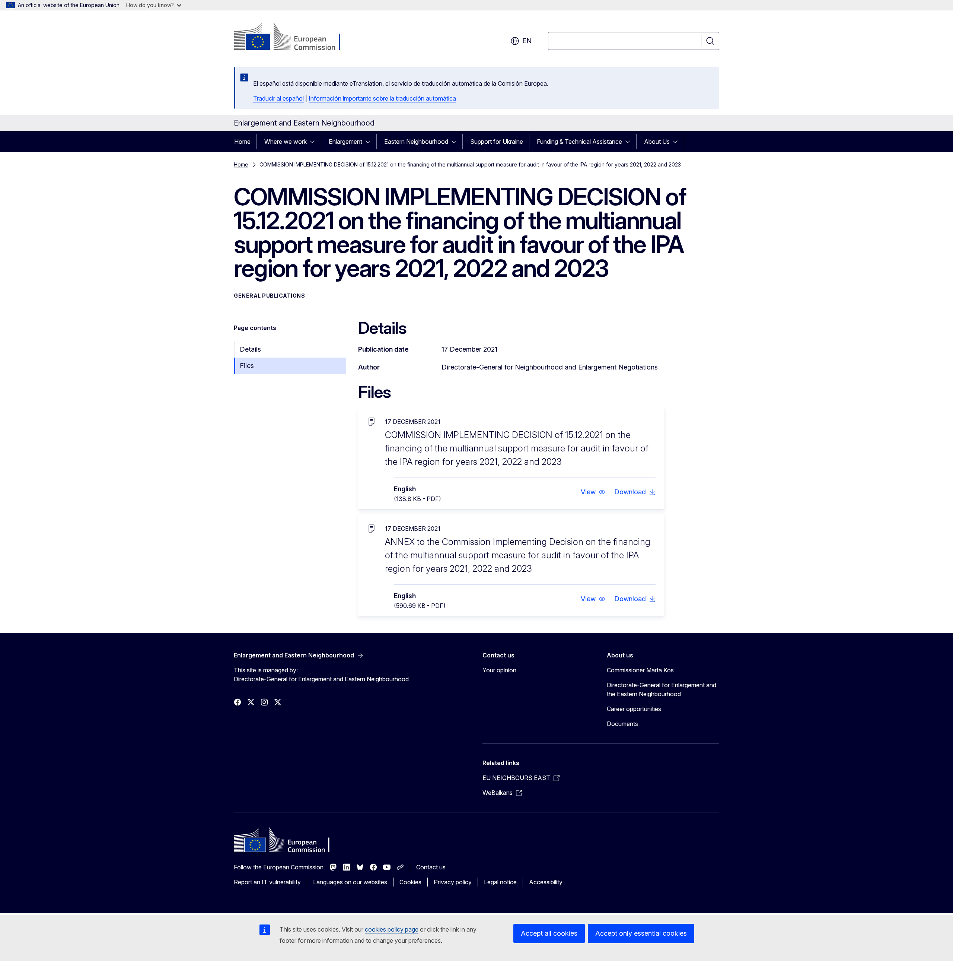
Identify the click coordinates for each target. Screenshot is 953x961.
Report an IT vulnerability (267, 882)
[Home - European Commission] (294, 37)
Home (242, 141)
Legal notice (500, 882)
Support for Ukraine (496, 141)
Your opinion (499, 670)
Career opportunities (634, 709)
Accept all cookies (549, 933)
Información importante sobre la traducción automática (382, 98)
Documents (622, 723)
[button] (593, 492)
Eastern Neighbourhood (416, 141)
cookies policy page (391, 929)
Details (250, 349)
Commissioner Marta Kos (640, 670)
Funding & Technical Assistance (579, 141)
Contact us (431, 867)
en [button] (527, 41)
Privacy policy (453, 882)
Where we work (285, 141)
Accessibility (545, 882)
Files (247, 366)
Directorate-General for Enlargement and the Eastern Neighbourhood (661, 689)
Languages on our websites (350, 882)
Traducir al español (278, 98)
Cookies (410, 882)
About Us (657, 141)
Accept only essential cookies (641, 933)
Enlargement (345, 141)
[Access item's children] (314, 141)
